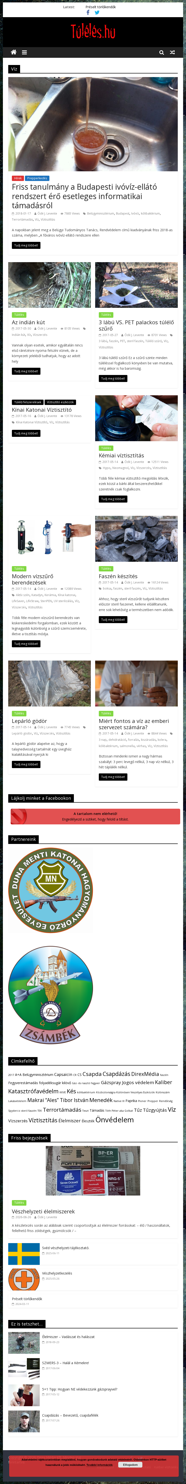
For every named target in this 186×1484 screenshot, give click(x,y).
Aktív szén (23, 595)
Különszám (163, 1092)
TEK (40, 1110)
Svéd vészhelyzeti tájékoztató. (65, 1248)
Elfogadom (130, 1464)
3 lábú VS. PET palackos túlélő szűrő (136, 325)
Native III (119, 1101)
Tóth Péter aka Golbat (119, 1110)
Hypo (106, 468)
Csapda (92, 1074)
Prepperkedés (37, 178)
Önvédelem (114, 1119)
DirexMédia (145, 1074)
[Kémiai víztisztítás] (136, 398)
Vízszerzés (40, 335)
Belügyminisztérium (100, 213)
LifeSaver (18, 601)
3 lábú (103, 341)
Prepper (152, 1101)
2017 (11, 1075)
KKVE (63, 1092)
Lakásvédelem (17, 1101)
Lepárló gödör (29, 720)
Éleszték (88, 1121)
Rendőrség (165, 1101)
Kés (71, 1091)
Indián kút (18, 335)
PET (122, 341)
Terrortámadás (22, 219)
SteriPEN (46, 601)
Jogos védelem (138, 1082)
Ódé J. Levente (47, 213)
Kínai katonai (66, 595)
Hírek (18, 178)
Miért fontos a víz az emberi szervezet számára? (134, 724)
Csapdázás (116, 1074)
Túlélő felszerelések (27, 402)
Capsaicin (63, 1074)
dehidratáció (117, 740)
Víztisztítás (48, 219)
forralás (133, 740)
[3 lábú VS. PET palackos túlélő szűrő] (136, 265)
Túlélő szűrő (153, 341)
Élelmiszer (69, 1120)
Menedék (101, 1100)
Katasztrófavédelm (33, 1091)
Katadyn (37, 595)
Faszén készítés (118, 576)
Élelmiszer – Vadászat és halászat (68, 1336)
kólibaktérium (150, 213)
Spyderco (14, 1110)
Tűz (138, 1110)
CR (75, 1075)
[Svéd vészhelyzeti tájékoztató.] (24, 1245)
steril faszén (135, 341)
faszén (113, 341)
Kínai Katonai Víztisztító (42, 409)
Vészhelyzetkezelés (57, 1273)
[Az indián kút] (49, 265)
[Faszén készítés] (136, 518)
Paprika (131, 1100)
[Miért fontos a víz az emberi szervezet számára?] (136, 663)
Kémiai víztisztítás (121, 455)
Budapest (122, 213)
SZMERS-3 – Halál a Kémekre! (65, 1363)
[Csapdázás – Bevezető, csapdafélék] (25, 1413)
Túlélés (19, 315)
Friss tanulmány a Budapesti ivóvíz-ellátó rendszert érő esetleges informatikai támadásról (84, 195)
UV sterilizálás (63, 601)
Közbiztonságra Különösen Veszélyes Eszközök (125, 1092)
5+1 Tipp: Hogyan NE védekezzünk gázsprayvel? (79, 1389)
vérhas (141, 746)
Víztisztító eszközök (60, 402)
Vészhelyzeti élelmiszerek (43, 1211)
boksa (107, 588)
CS (80, 1074)
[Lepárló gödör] (49, 663)
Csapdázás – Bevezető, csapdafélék (70, 1415)
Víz (37, 219)
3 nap (103, 740)
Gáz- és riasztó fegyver (86, 1083)
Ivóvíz (135, 213)
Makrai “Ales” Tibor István (57, 1100)
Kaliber (163, 1082)
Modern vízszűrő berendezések (32, 579)
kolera (162, 740)
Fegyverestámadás (23, 1083)
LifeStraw (32, 601)
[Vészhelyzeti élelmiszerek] (93, 1148)
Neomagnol (120, 468)
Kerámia (50, 595)
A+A (18, 1074)
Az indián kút (28, 322)
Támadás (97, 1110)
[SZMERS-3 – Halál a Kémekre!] (25, 1360)
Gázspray (111, 1082)
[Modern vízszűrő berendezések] (49, 518)
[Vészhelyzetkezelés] (24, 1271)
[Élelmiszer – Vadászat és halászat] (25, 1334)
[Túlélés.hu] (13, 52)
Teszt (85, 1110)
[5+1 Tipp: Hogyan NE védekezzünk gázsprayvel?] (25, 1387)
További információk (99, 1465)
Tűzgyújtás (155, 1110)
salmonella (127, 746)
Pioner (142, 1101)
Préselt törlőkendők (100, 7)
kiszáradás (148, 740)
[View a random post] (172, 52)
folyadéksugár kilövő (55, 1083)
